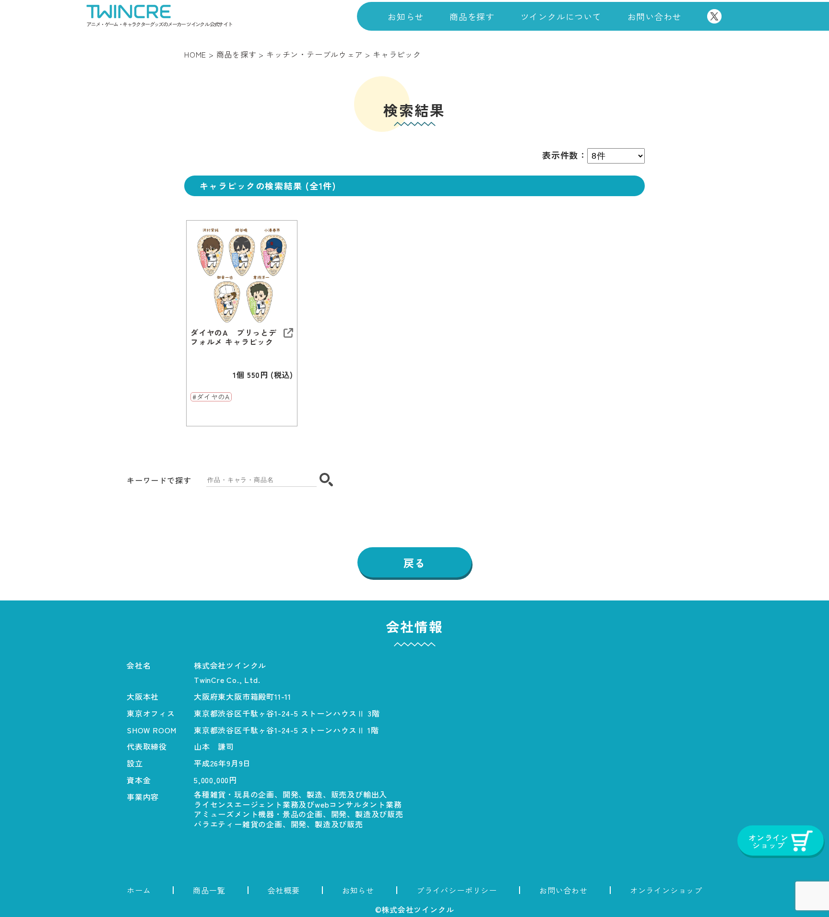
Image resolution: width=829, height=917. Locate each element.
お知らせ (406, 16)
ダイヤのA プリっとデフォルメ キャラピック (233, 337)
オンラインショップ (666, 890)
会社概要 (284, 890)
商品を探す (472, 16)
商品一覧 (209, 890)
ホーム (139, 890)
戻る (414, 562)
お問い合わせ (655, 16)
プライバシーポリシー (456, 890)
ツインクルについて (561, 16)
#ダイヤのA (211, 397)
